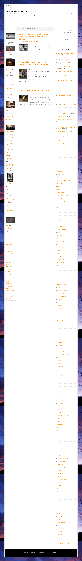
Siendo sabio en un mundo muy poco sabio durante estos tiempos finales (34, 36)
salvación (8, 293)
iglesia (8, 267)
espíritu (7, 257)
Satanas (8, 295)
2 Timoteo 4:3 (60, 87)
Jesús (58, 372)
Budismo (59, 207)
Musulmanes (60, 424)
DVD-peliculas (60, 272)
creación (7, 254)
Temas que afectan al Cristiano (63, 522)
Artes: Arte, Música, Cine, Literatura (64, 180)
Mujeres (59, 421)
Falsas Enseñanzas (61, 308)
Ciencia (58, 217)
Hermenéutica (60, 330)
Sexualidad (59, 507)
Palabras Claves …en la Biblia (63, 439)
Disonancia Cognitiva (10, 52)
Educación (59, 275)
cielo (10, 248)
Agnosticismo (60, 149)
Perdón (58, 455)
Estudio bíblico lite (61, 287)
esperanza (8, 256)
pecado (9, 284)
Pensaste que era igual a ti (63, 131)
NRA (12, 280)
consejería (9, 251)
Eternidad (10, 259)
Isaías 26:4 (66, 42)
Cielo (58, 213)
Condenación (60, 223)
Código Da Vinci (60, 220)
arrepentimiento (9, 244)
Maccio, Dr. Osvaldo (61, 391)
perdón (8, 286)
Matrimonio (59, 394)
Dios (58, 253)
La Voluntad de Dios (61, 385)
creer (10, 254)
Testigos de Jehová (61, 528)
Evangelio (7, 262)
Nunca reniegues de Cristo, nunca (65, 108)
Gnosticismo (60, 323)
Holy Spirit (59, 339)
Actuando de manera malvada (64, 84)
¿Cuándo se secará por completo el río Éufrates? (10, 133)
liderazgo (9, 274)
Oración (59, 436)
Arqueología (59, 171)
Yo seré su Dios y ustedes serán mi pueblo (10, 143)
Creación (59, 232)
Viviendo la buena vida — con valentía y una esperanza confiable (35, 63)
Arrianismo (59, 177)
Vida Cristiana (60, 546)
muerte (8, 278)
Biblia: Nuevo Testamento (62, 201)
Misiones (59, 409)
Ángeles (59, 152)
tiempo (7, 296)
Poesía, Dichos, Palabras (62, 464)
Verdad (7, 298)
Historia (58, 336)
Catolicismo (59, 210)
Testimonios (59, 531)
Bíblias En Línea (60, 204)
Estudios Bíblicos (60, 293)
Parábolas (59, 446)
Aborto (58, 140)
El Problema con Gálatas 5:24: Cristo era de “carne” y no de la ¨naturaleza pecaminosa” (10, 117)
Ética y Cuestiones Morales (62, 296)
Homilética (59, 342)
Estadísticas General (61, 284)
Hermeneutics (60, 333)
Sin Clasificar (60, 510)
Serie (58, 497)
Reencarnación (60, 473)
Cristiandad (59, 235)
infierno (8, 269)
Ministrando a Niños (61, 403)
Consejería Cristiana (61, 226)
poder (12, 286)
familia (10, 262)
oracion (7, 281)
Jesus (8, 272)
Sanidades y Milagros (61, 485)
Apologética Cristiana (61, 165)
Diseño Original (60, 259)
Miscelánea (59, 406)
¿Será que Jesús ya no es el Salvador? (65, 90)
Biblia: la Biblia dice (61, 198)
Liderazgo (59, 388)
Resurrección (12, 288)
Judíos (58, 378)
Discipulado (59, 256)
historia (11, 264)
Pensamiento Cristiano (61, 452)
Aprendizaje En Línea (61, 168)
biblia (7, 248)
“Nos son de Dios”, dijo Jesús (64, 113)
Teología (59, 525)
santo (11, 293)
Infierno (58, 357)
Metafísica (59, 397)
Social (58, 513)
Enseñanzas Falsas (61, 278)
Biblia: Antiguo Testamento (62, 195)
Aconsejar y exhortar (61, 143)
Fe (57, 317)
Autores (59, 189)
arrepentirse (8, 246)
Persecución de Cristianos (62, 458)
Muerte (58, 418)
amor (7, 241)
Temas (58, 519)
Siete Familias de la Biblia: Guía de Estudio (10, 110)
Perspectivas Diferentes (62, 461)
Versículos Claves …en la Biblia (63, 543)
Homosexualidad (60, 345)
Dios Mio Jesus (17, 11)
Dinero (58, 250)
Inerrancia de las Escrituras (62, 354)
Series (58, 501)
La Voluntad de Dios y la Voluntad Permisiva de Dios (10, 95)
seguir (12, 295)
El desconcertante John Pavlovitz (64, 62)
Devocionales (60, 247)
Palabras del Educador (62, 443)
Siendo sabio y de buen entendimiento (66, 99)
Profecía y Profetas (61, 467)
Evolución (59, 302)
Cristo (58, 238)
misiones (12, 276)
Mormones (59, 412)
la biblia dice (60, 381)
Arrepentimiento (60, 174)
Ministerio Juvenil (60, 400)
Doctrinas (59, 265)
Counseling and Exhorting (62, 229)
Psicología (59, 470)
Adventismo (59, 146)
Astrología (59, 183)
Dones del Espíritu (61, 268)
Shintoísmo (9, 205)
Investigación (60, 366)
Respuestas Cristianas (61, 479)
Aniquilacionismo (60, 159)
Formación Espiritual (61, 320)
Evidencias (59, 299)
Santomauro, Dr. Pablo (61, 488)
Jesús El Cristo (60, 375)
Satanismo (59, 491)
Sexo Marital (59, 504)
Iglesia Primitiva (60, 351)
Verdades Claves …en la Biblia (63, 540)
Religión (59, 476)
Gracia (7, 264)
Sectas (58, 494)
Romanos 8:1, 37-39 (62, 116)
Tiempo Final (60, 534)
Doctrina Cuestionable (61, 262)
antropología (8, 242)
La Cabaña (9, 189)
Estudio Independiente (62, 290)
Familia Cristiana (60, 314)
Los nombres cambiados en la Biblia (9, 154)
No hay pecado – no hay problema (65, 95)
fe (13, 262)
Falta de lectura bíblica (62, 311)
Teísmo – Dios (60, 516)
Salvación (59, 482)
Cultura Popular (60, 241)
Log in (56, 552)
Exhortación (59, 305)
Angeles (59, 155)
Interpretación (60, 360)
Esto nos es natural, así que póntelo (35, 90)
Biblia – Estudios (60, 192)
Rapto (7, 288)
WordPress (52, 552)
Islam (58, 369)
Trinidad (59, 537)
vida (10, 298)
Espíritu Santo (60, 281)
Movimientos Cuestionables (63, 415)
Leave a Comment (34, 41)
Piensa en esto (61, 124)
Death (58, 244)
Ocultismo (59, 433)
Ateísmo (59, 186)
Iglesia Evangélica (61, 348)
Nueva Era (59, 427)
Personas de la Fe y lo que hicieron (65, 119)
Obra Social (59, 430)
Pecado (58, 449)
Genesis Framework (45, 552)
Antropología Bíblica (61, 162)
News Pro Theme (36, 552)
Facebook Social (68, 30)
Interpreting (59, 363)
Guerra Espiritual (60, 326)
